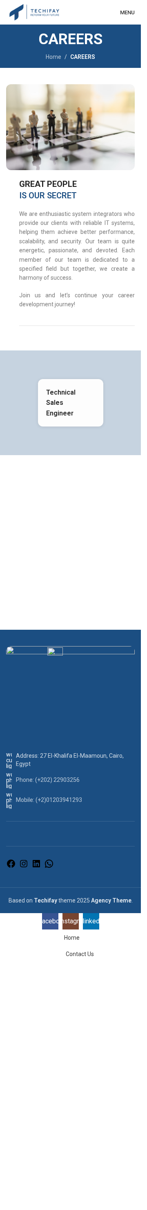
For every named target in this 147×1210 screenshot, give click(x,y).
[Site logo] (34, 12)
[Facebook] (11, 866)
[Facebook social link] (76, 12)
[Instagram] (24, 866)
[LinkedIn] (36, 866)
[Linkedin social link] (97, 12)
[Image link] (70, 665)
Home (53, 57)
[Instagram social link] (87, 12)
